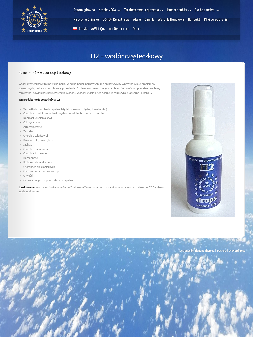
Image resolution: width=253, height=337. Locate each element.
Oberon (138, 29)
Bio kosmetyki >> (207, 10)
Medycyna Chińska (86, 20)
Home (23, 73)
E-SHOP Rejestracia (116, 20)
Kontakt (194, 20)
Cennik (149, 20)
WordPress (238, 250)
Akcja (137, 20)
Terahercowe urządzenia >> (143, 10)
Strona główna (84, 10)
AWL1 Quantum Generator (110, 29)
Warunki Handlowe (171, 20)
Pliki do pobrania (216, 20)
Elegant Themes (204, 250)
